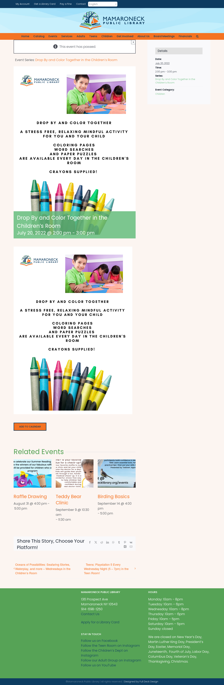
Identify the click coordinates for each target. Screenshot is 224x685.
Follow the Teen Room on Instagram (110, 645)
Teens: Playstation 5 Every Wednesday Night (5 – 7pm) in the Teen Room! (106, 568)
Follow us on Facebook (99, 640)
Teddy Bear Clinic (68, 499)
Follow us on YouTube (98, 665)
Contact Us (90, 614)
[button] (197, 36)
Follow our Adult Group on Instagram (111, 660)
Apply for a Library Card (100, 622)
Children (160, 94)
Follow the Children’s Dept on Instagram (104, 653)
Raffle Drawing (30, 496)
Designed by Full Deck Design (141, 681)
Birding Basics (114, 496)
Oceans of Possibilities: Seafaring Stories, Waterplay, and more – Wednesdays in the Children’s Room (43, 568)
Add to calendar (30, 426)
